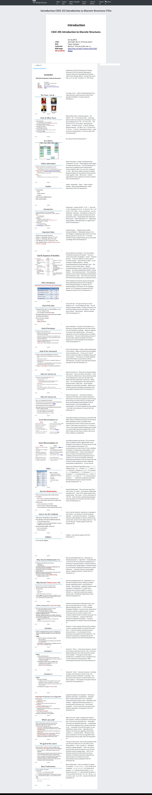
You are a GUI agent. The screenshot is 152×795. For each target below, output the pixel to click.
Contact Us (101, 3)
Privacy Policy (84, 3)
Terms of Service (92, 3)
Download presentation (39, 68)
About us (58, 3)
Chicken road (64, 3)
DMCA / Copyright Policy (74, 3)
